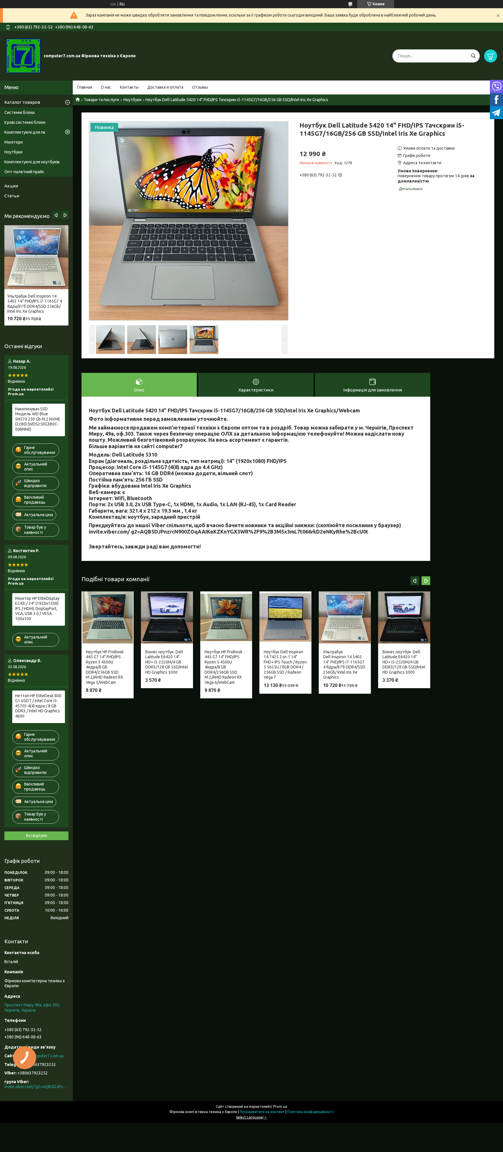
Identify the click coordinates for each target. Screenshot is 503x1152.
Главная (84, 87)
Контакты (129, 87)
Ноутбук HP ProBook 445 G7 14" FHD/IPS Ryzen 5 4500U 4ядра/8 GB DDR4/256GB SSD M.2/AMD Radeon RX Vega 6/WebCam (223, 667)
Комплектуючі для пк (24, 132)
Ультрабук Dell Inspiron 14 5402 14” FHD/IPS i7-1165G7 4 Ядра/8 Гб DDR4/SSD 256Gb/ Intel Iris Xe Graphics (344, 665)
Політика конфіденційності (310, 1112)
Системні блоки (19, 112)
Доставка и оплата (165, 87)
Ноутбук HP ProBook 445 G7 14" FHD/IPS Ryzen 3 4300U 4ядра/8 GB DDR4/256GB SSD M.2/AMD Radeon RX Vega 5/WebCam (105, 667)
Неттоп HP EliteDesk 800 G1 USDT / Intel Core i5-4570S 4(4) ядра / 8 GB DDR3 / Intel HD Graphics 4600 (38, 705)
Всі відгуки (36, 835)
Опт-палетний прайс (24, 171)
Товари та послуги (101, 99)
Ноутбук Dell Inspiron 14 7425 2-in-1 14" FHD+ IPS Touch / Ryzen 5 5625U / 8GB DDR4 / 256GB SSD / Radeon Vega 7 (285, 665)
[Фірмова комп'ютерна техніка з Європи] (23, 55)
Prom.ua (280, 1106)
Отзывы (200, 87)
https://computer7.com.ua (40, 1055)
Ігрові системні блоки (24, 122)
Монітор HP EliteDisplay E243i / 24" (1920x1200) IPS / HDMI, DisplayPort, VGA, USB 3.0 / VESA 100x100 (37, 608)
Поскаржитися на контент (262, 1112)
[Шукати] (473, 55)
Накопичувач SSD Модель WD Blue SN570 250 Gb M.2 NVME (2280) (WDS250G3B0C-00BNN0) (37, 419)
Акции (11, 185)
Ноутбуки (132, 99)
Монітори (13, 142)
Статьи (11, 195)
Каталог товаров (22, 102)
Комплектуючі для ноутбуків (32, 162)
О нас (106, 87)
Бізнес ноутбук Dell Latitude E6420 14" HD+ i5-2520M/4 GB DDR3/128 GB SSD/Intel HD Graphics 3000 (166, 662)
